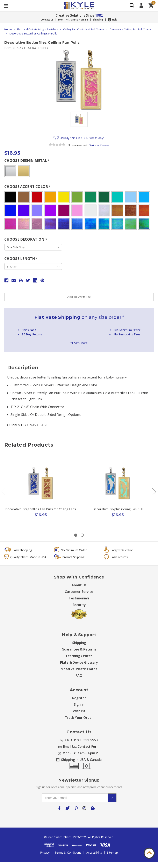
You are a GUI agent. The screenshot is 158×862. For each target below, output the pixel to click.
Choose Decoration (25, 239)
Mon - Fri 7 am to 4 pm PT (73, 19)
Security (79, 604)
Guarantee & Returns (79, 649)
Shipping (98, 19)
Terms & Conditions (68, 852)
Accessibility (94, 852)
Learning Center (79, 656)
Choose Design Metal (27, 160)
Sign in (79, 704)
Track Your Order (79, 717)
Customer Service (79, 591)
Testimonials (79, 598)
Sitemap (112, 852)
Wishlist (79, 711)
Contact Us (47, 19)
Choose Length (21, 258)
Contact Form (88, 746)
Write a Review (99, 145)
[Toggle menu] (5, 5)
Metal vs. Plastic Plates (79, 669)
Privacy (45, 852)
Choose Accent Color (27, 186)
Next (154, 491)
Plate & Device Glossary (79, 662)
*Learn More (79, 343)
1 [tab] (75, 535)
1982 (99, 15)
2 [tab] (82, 535)
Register (79, 698)
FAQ (79, 675)
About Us (79, 585)
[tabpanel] (40, 493)
